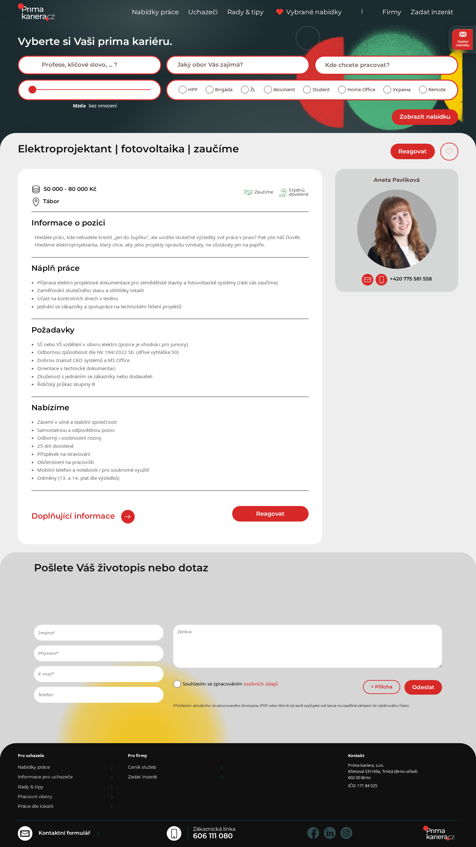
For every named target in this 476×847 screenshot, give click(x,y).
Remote (437, 89)
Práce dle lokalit (36, 806)
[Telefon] (381, 279)
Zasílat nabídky (463, 43)
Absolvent (284, 89)
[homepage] (438, 833)
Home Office (361, 89)
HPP (193, 89)
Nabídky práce (155, 12)
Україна (402, 89)
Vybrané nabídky (314, 12)
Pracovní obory (35, 796)
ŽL (252, 89)
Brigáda (223, 89)
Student (321, 89)
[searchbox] (95, 64)
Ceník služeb (142, 767)
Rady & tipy (245, 12)
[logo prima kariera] (36, 11)
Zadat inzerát (432, 12)
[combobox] (89, 65)
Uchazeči (203, 12)
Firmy (391, 12)
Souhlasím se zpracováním (230, 683)
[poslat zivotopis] (367, 279)
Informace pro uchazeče (45, 776)
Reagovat (412, 151)
